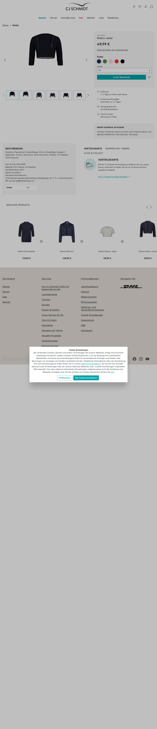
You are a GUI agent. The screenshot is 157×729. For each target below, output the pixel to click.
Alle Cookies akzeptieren (86, 378)
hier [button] (112, 372)
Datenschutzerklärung (91, 364)
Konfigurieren (65, 378)
